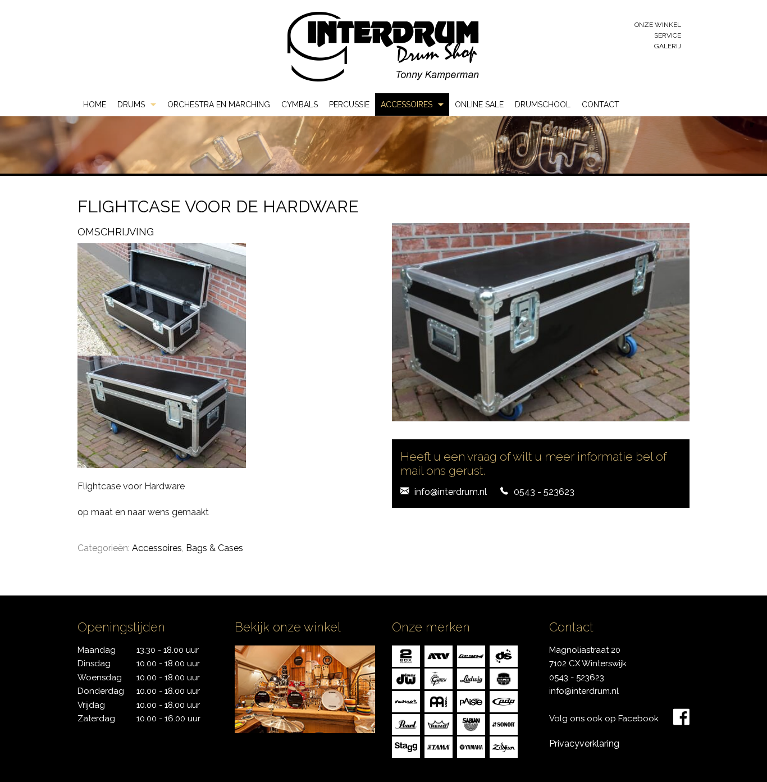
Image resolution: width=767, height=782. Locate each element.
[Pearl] (406, 723)
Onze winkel (657, 25)
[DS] (504, 655)
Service (667, 35)
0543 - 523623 (544, 492)
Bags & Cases (214, 548)
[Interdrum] (383, 45)
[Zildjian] (504, 746)
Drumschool (542, 104)
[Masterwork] (406, 700)
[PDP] (504, 700)
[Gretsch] (438, 677)
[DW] (406, 677)
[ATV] (438, 655)
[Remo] (438, 723)
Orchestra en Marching (218, 104)
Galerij (667, 46)
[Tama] (438, 746)
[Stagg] (406, 746)
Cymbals (299, 104)
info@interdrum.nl (450, 492)
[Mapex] (504, 677)
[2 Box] (406, 655)
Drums (131, 104)
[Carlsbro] (471, 655)
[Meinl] (438, 700)
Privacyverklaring (584, 743)
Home (94, 104)
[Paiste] (471, 700)
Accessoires (406, 104)
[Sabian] (471, 723)
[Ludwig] (471, 677)
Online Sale (479, 104)
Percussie (349, 104)
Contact (600, 104)
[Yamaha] (471, 746)
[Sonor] (504, 723)
